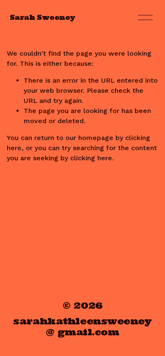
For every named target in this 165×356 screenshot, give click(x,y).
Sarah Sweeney (42, 17)
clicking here (91, 158)
